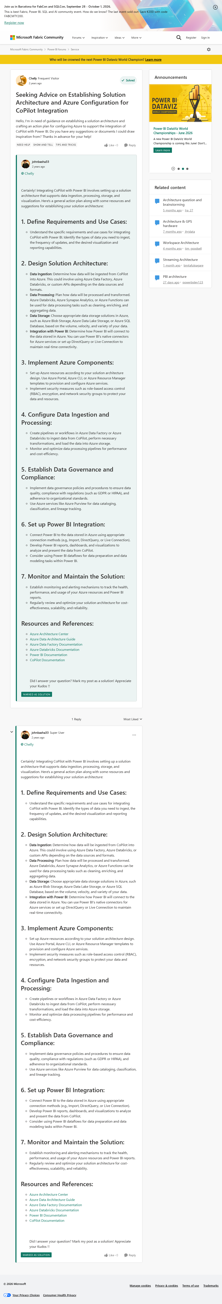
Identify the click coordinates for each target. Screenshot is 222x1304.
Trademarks (211, 1285)
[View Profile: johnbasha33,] (25, 164)
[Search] (178, 37)
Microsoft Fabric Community (26, 49)
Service (75, 49)
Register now (14, 22)
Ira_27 (189, 210)
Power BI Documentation (48, 654)
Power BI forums (56, 49)
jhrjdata (190, 231)
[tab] (178, 168)
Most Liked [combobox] (133, 719)
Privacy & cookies (166, 1285)
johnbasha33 (40, 162)
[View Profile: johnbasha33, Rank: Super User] (25, 735)
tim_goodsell (193, 248)
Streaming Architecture (180, 259)
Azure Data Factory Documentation (56, 644)
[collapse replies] (11, 732)
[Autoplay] (173, 168)
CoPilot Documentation (47, 660)
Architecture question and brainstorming (182, 202)
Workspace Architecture (181, 242)
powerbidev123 (193, 282)
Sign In (205, 37)
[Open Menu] (209, 49)
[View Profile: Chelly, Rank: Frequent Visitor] (21, 80)
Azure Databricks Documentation (54, 649)
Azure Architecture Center (49, 633)
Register (191, 37)
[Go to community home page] (37, 37)
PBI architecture (174, 276)
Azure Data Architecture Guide (52, 639)
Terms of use (190, 1285)
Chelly (33, 78)
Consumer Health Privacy (59, 1295)
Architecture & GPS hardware (177, 223)
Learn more (153, 59)
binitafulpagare (193, 265)
